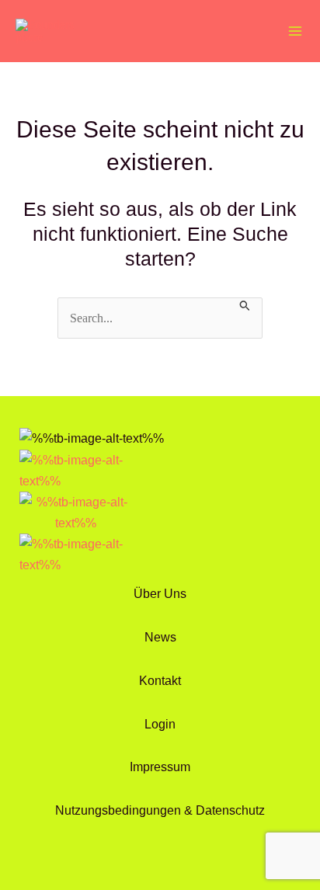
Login (160, 724)
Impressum (160, 767)
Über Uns (160, 593)
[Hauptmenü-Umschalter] (294, 31)
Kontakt (160, 680)
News (160, 637)
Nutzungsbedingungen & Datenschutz (160, 810)
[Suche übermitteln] (245, 304)
